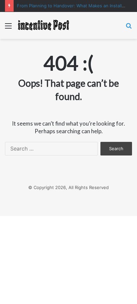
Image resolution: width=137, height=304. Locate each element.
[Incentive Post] (43, 25)
